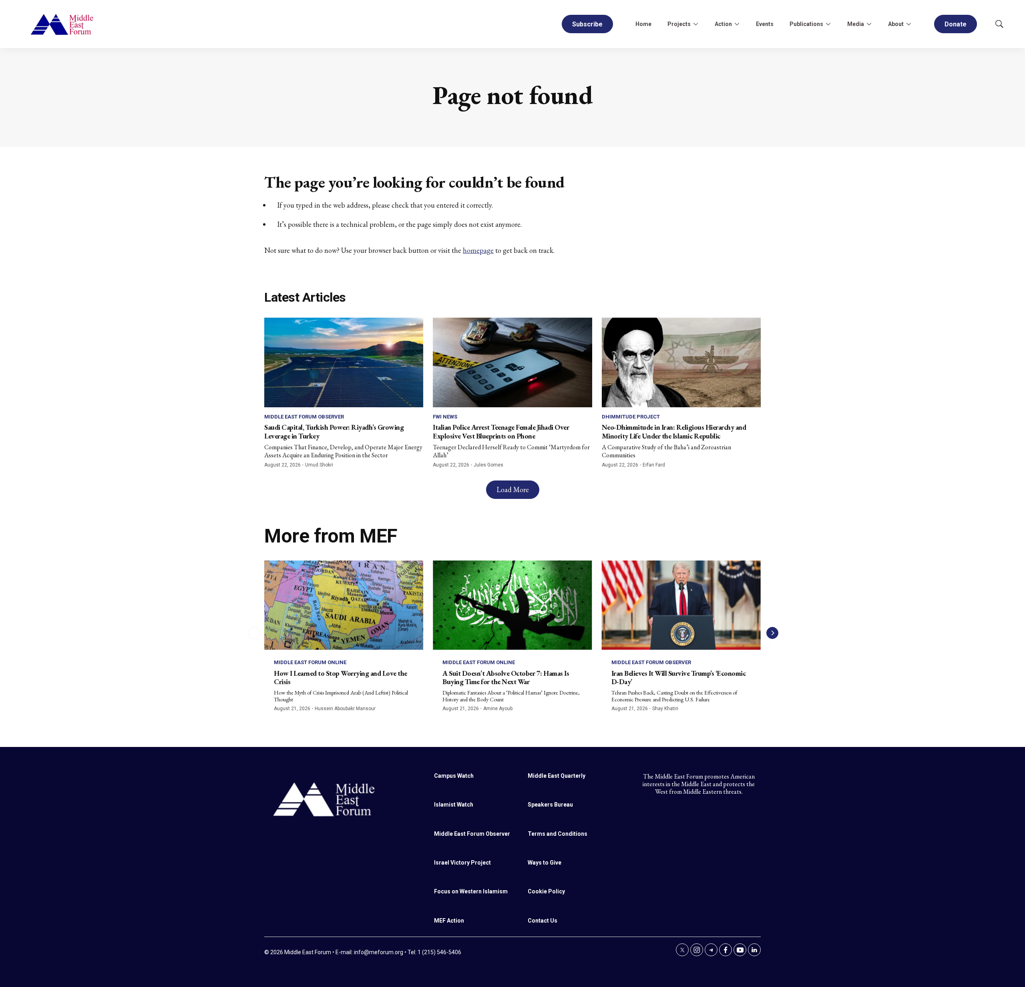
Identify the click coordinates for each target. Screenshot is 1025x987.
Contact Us (542, 920)
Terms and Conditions (557, 834)
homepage (478, 250)
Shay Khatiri (665, 708)
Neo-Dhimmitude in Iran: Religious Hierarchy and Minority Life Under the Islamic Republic (674, 431)
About (896, 24)
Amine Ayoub (497, 708)
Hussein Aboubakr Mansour (345, 708)
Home (643, 24)
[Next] (772, 633)
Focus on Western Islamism (471, 891)
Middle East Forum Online (310, 662)
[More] (695, 24)
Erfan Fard (654, 465)
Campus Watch (454, 776)
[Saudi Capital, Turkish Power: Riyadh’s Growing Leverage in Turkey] (343, 362)
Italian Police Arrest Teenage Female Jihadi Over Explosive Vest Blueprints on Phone (501, 431)
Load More (512, 489)
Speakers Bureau (550, 804)
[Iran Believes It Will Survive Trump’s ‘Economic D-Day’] (681, 605)
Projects (679, 24)
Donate (956, 24)
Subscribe (587, 24)
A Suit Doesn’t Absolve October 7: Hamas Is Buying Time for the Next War (505, 678)
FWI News (445, 417)
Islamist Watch (453, 804)
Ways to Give (544, 862)
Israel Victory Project (462, 862)
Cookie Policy (546, 891)
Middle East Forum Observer (304, 417)
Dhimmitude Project (631, 417)
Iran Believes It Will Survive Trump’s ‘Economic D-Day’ (678, 678)
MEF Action (449, 920)
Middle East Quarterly (556, 776)
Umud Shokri (319, 465)
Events (765, 24)
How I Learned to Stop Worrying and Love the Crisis (340, 678)
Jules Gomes (488, 465)
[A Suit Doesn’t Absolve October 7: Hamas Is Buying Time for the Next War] (512, 605)
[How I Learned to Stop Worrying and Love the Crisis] (343, 605)
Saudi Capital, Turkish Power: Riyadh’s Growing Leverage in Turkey (334, 431)
